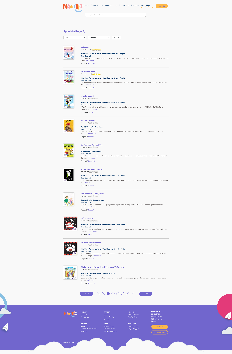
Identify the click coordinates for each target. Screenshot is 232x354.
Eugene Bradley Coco (89, 200)
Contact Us (84, 317)
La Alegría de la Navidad (91, 242)
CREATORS (84, 324)
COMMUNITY (132, 324)
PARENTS (107, 312)
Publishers (84, 331)
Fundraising (132, 317)
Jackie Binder (120, 176)
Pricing (106, 319)
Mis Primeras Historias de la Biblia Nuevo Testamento (102, 267)
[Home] (74, 7)
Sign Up (162, 6)
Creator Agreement (111, 331)
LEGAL (106, 324)
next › (146, 294)
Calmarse (85, 47)
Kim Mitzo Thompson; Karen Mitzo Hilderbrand (98, 78)
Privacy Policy (109, 329)
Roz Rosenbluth (87, 151)
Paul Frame (99, 127)
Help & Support (133, 329)
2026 (73, 342)
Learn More (133, 6)
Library (114, 6)
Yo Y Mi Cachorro (88, 120)
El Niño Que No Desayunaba (92, 194)
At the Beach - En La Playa (92, 169)
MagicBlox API (156, 316)
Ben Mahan (97, 151)
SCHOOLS (131, 312)
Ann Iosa (100, 200)
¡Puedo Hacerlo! (87, 96)
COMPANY (83, 312)
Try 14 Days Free (159, 332)
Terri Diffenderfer (87, 127)
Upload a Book (159, 327)
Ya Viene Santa (87, 218)
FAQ (122, 6)
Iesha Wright (120, 54)
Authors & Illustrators (88, 329)
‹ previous (86, 294)
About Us (83, 314)
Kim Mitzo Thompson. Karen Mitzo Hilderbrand (98, 54)
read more (90, 60)
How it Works (109, 317)
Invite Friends (133, 326)
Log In (147, 6)
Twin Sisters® (86, 56)
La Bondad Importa (88, 72)
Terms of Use (109, 326)
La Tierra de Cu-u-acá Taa (91, 145)
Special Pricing (133, 314)
